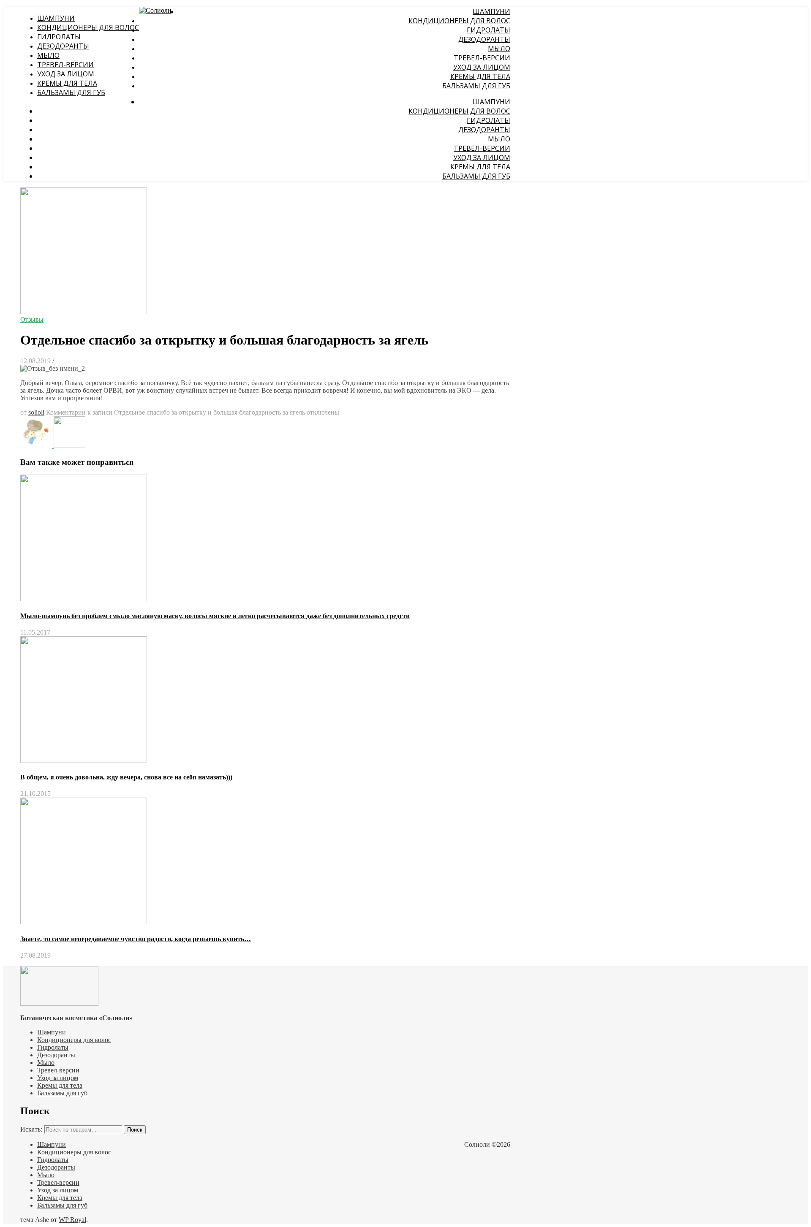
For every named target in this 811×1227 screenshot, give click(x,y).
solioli (36, 412)
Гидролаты (59, 36)
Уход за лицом (65, 74)
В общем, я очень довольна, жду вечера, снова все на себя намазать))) (126, 777)
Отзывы (32, 319)
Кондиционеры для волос (88, 27)
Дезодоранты (63, 46)
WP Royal (72, 1219)
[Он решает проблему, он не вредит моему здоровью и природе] (69, 445)
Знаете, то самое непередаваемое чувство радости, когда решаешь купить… (135, 938)
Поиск (134, 1130)
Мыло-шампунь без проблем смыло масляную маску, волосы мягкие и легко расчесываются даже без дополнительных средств (215, 615)
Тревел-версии (65, 64)
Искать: (31, 1129)
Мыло (48, 55)
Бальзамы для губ (71, 92)
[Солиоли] (155, 10)
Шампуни (56, 18)
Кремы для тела (67, 83)
